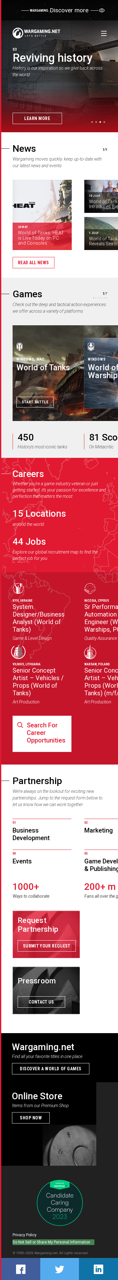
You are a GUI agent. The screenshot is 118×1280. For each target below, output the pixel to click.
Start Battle (35, 402)
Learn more (37, 118)
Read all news (33, 262)
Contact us (41, 1001)
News (24, 148)
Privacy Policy (25, 1235)
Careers (28, 474)
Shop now (31, 1117)
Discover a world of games (50, 1068)
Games (27, 293)
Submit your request (46, 945)
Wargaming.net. (46, 1253)
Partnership (37, 780)
